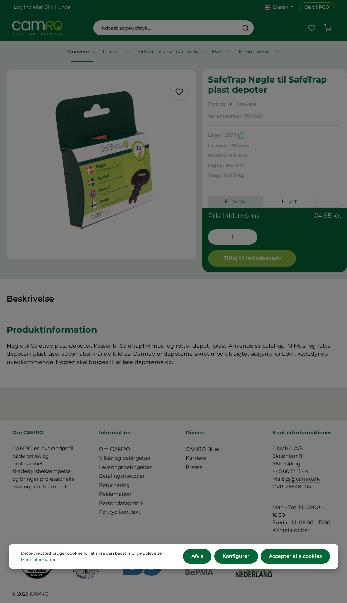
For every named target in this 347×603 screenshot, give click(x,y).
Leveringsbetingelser (125, 467)
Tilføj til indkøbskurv (252, 258)
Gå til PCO (316, 7)
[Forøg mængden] (249, 237)
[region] (101, 164)
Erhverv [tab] (235, 201)
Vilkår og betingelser (125, 458)
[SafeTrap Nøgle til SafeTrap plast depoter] (101, 164)
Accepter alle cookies (295, 556)
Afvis (197, 556)
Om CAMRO (114, 449)
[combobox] (165, 27)
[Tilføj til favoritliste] (179, 92)
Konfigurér (236, 556)
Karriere (196, 458)
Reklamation (115, 494)
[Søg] (246, 27)
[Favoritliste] (311, 28)
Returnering (114, 485)
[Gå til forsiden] (37, 28)
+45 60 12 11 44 (290, 471)
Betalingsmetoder (122, 476)
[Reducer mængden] (216, 237)
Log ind (23, 7)
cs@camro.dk (302, 479)
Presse (194, 467)
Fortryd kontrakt (119, 512)
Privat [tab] (289, 201)
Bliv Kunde (57, 7)
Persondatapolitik (121, 503)
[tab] (30, 299)
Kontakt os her (290, 530)
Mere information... (40, 559)
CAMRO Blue (202, 449)
